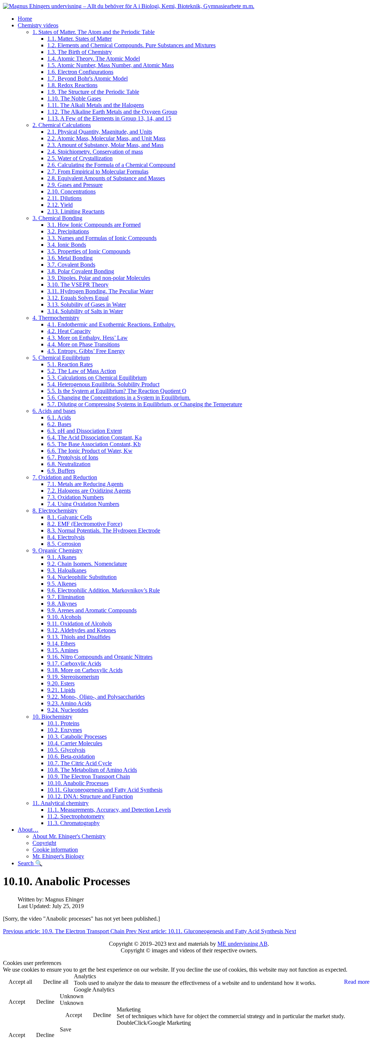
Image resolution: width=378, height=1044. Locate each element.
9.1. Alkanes (61, 557)
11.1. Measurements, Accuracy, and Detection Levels (109, 810)
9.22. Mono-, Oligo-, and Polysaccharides (96, 697)
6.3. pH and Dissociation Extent (84, 431)
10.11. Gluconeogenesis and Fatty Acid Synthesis (104, 790)
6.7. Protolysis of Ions (72, 457)
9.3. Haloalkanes (66, 570)
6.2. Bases (59, 424)
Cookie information (55, 849)
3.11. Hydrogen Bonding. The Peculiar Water (100, 291)
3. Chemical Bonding (57, 218)
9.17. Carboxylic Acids (74, 663)
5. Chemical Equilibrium (61, 358)
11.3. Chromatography (73, 823)
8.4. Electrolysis (66, 537)
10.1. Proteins (63, 723)
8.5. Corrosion (64, 544)
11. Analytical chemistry (60, 803)
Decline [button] (45, 1002)
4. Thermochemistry (55, 318)
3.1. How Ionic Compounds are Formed (94, 225)
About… (28, 829)
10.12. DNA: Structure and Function (90, 796)
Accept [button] (16, 1002)
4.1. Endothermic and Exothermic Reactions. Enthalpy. (111, 324)
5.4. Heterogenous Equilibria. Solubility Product (103, 384)
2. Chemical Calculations (61, 125)
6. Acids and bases (54, 411)
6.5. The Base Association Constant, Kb (94, 444)
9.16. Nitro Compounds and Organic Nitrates (99, 657)
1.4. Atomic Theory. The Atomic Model (93, 58)
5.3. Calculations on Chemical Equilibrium (97, 377)
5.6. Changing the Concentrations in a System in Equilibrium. (118, 397)
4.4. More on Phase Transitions (83, 344)
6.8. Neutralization (68, 464)
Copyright (44, 843)
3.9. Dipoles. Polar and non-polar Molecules (98, 278)
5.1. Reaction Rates (70, 364)
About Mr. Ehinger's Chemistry (69, 836)
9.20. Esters (61, 683)
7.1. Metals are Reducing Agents (85, 484)
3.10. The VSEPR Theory (78, 284)
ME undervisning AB (242, 944)
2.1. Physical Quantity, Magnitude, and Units (99, 132)
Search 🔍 (30, 863)
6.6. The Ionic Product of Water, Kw (90, 451)
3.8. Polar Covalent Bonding (80, 271)
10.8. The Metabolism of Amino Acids (92, 770)
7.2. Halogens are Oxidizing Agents (89, 490)
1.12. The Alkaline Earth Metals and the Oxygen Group (112, 112)
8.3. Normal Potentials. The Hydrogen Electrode (103, 530)
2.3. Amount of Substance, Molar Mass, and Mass (105, 145)
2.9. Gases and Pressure (75, 185)
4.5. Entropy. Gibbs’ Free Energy (86, 351)
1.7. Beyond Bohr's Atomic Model (87, 78)
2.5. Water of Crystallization (80, 158)
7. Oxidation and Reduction (64, 477)
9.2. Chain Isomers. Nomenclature (87, 564)
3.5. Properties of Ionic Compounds (88, 251)
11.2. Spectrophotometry (75, 816)
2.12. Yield (60, 205)
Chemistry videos (38, 25)
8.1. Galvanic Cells (69, 517)
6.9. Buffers (61, 471)
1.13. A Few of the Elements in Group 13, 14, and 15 (109, 118)
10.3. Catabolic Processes (77, 736)
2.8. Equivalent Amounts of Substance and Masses (106, 178)
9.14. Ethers (61, 643)
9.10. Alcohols (64, 617)
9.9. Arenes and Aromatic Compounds (92, 610)
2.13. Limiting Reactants (75, 211)
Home (25, 19)
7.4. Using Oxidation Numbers (83, 504)
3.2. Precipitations (68, 231)
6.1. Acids (59, 417)
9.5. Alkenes (61, 584)
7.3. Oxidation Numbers (75, 497)
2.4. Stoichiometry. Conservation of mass (95, 151)
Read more (357, 982)
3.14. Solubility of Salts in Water (85, 311)
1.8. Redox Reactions (72, 85)
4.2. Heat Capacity (69, 331)
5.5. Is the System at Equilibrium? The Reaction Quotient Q (116, 391)
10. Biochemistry (52, 716)
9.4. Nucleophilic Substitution (82, 577)
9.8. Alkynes (62, 603)
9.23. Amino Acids (69, 703)
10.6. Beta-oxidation (71, 756)
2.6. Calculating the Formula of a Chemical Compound (111, 165)
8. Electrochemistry (55, 510)
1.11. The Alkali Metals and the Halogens (95, 105)
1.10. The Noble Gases (74, 98)
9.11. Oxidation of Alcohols (79, 623)
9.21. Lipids (61, 690)
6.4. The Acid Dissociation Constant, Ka (94, 437)
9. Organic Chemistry (57, 550)
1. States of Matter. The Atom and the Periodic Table (93, 32)
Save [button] (65, 1029)
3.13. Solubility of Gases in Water (86, 304)
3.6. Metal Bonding (70, 258)
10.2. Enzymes (64, 730)
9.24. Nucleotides (67, 710)
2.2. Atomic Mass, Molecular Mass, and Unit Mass (106, 138)
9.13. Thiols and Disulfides (78, 637)
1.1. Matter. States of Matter (79, 38)
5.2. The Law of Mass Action (81, 371)
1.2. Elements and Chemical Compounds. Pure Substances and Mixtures (131, 45)
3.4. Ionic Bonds (66, 245)
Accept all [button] (20, 982)
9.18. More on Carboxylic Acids (85, 670)
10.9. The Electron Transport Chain (88, 776)
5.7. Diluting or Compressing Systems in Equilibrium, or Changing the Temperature (144, 404)
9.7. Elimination (66, 597)
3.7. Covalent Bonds (71, 264)
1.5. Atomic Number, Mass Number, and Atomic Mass (110, 65)
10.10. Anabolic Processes (78, 783)
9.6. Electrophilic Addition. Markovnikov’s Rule (103, 590)
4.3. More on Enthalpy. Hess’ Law (87, 338)
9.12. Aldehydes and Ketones (81, 630)
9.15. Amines (62, 650)
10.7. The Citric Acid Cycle (79, 763)
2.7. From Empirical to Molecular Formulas (97, 171)
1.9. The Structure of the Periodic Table (93, 92)
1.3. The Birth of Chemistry (79, 52)
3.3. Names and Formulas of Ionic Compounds (102, 238)
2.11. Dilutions (64, 198)
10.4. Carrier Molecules (74, 743)
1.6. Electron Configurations (80, 72)
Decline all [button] (55, 982)
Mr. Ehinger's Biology (58, 856)
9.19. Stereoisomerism (73, 677)
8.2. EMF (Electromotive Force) (84, 524)
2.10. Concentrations (71, 191)
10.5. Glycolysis (66, 750)
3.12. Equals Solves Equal (78, 298)
